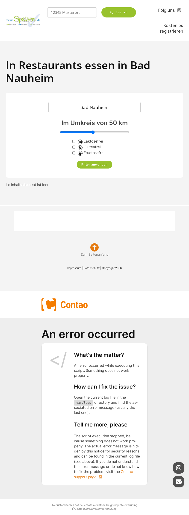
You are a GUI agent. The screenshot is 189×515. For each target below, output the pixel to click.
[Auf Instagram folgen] (178, 468)
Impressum (74, 268)
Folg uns (166, 10)
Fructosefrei (94, 153)
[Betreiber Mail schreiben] (178, 481)
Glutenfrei (92, 147)
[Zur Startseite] (23, 21)
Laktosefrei (93, 141)
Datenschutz (91, 268)
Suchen (121, 12)
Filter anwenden (94, 164)
